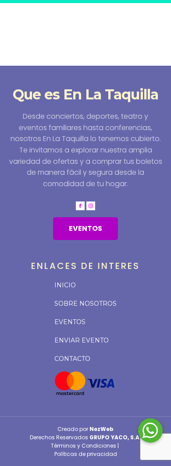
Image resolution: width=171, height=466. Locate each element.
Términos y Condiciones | (85, 445)
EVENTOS (85, 228)
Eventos (70, 322)
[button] (150, 430)
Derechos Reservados (85, 437)
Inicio (65, 285)
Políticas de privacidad (85, 454)
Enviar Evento (81, 340)
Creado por (85, 429)
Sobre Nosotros (85, 303)
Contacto (72, 359)
